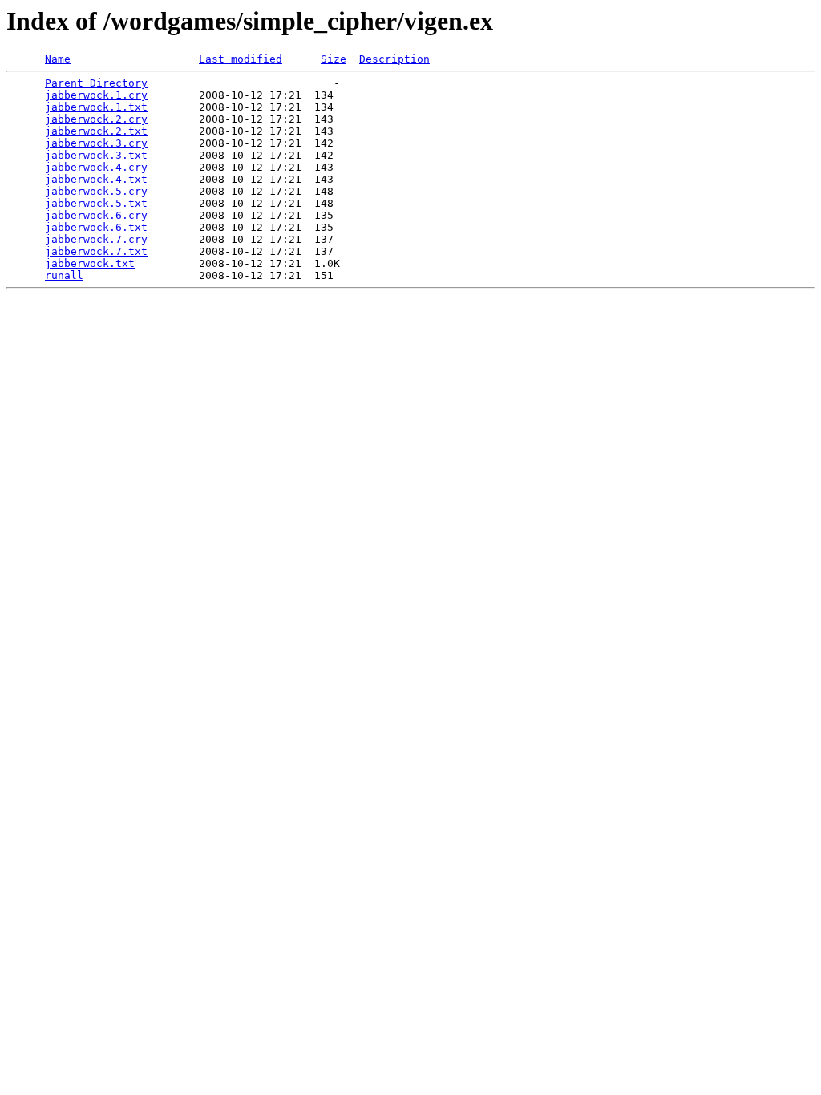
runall (64, 275)
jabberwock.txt (90, 263)
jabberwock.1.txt (96, 107)
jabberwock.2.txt (96, 131)
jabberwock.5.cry (96, 191)
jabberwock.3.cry (96, 143)
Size (333, 59)
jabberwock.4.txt (96, 179)
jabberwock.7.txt (96, 251)
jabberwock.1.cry (96, 95)
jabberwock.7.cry (96, 239)
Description (394, 59)
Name (58, 59)
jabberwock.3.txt (96, 155)
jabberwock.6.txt (96, 227)
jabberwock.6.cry (96, 215)
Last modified (240, 59)
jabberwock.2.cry (96, 119)
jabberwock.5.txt (96, 203)
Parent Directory (96, 83)
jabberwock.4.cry (96, 167)
